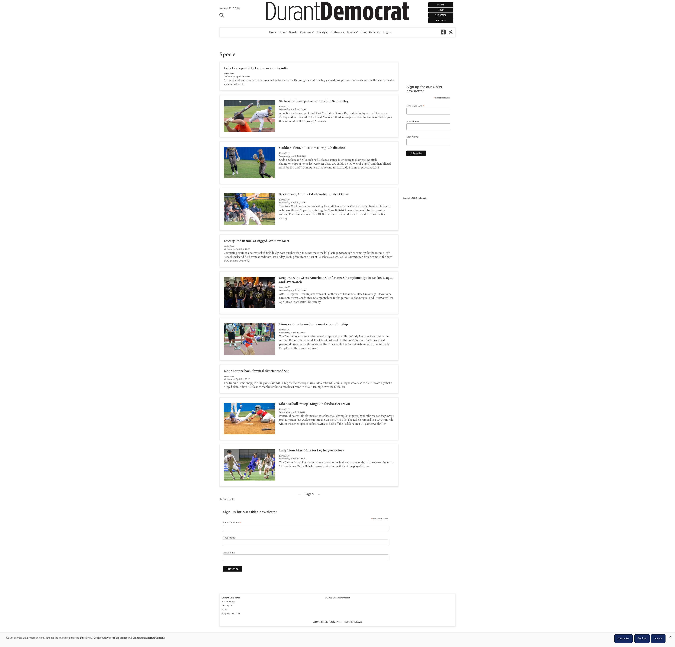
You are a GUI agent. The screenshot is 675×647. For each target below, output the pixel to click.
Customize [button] (623, 638)
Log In (441, 9)
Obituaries (337, 32)
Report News (352, 621)
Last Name (229, 552)
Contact (335, 621)
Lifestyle (322, 32)
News (282, 32)
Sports (293, 32)
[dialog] (337, 640)
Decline (642, 638)
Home (273, 32)
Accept (658, 638)
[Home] (337, 12)
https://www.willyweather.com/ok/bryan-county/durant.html (429, 74)
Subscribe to (226, 499)
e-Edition (441, 20)
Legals (351, 32)
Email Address (232, 522)
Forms (440, 4)
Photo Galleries (370, 32)
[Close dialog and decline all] (670, 636)
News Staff (284, 287)
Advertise (320, 621)
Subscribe (440, 15)
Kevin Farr (229, 73)
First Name (229, 537)
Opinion (305, 32)
